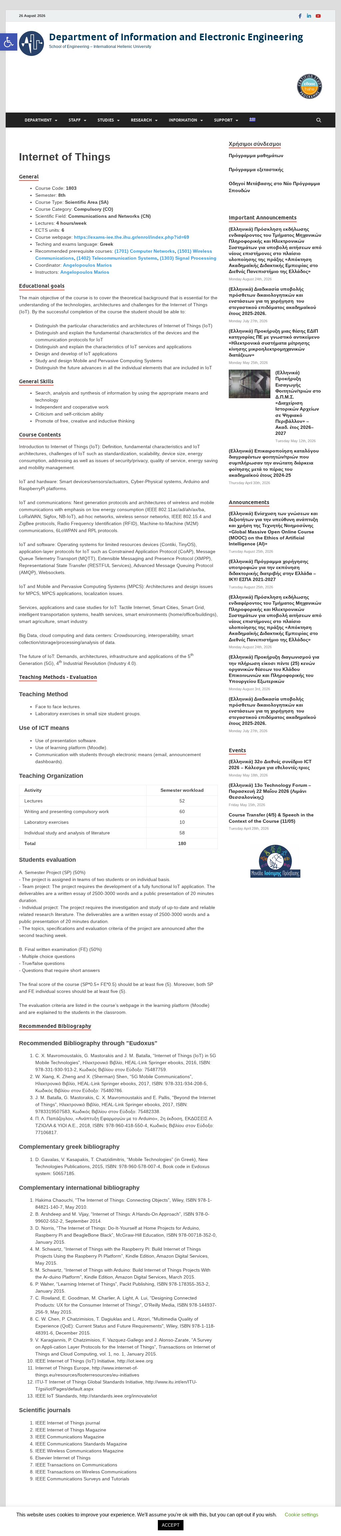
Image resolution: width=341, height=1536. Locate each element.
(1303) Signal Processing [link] (188, 258)
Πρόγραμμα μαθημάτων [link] (256, 155)
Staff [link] (75, 120)
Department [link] (38, 120)
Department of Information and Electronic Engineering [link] (176, 36)
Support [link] (223, 120)
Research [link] (141, 120)
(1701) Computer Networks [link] (145, 251)
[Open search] (319, 120)
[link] (8, 42)
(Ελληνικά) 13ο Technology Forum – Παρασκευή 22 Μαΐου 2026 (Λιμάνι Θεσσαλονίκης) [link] (270, 791)
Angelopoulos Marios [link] (87, 265)
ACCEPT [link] (170, 1525)
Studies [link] (106, 120)
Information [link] (183, 120)
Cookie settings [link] (301, 1514)
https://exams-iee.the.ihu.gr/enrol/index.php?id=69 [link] (131, 237)
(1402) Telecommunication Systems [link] (117, 258)
